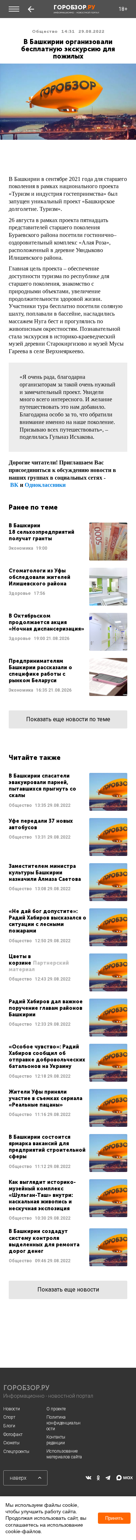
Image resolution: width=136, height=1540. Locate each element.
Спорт (9, 1417)
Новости (11, 1408)
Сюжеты (11, 1442)
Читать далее (68, 542)
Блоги (9, 1425)
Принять (114, 1518)
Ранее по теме (33, 507)
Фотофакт (12, 1434)
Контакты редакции (55, 1440)
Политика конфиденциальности (63, 1423)
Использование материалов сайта (64, 1454)
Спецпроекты (16, 1451)
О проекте (56, 1408)
